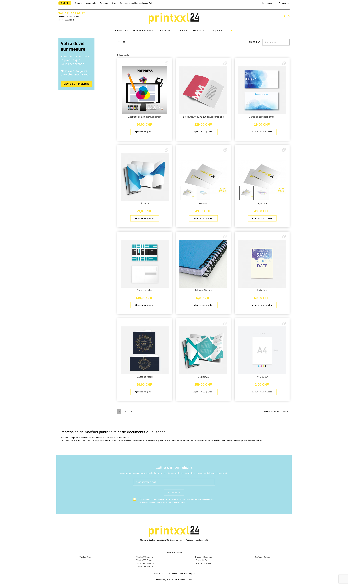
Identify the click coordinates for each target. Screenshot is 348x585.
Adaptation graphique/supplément (144, 117)
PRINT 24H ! (64, 3)
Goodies (198, 30)
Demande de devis (108, 3)
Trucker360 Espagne (145, 563)
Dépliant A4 (144, 203)
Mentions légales (147, 540)
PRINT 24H (121, 30)
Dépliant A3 (203, 377)
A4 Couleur (262, 377)
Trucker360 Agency (144, 557)
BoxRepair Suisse (262, 557)
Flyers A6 (203, 203)
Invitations (262, 290)
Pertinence (271, 42)
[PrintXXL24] (174, 18)
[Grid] (119, 42)
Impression (165, 30)
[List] (124, 42)
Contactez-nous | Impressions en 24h (136, 3)
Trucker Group (86, 557)
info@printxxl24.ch (66, 20)
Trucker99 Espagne (203, 557)
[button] (268, 3)
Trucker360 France (144, 560)
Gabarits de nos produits (85, 3)
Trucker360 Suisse (145, 566)
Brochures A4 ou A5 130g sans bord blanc (203, 117)
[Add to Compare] (166, 63)
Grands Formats (142, 30)
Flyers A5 (262, 203)
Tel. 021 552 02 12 (71, 13)
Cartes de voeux (145, 377)
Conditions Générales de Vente (170, 540)
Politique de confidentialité (197, 540)
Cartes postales (144, 290)
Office (182, 30)
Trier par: (255, 42)
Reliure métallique (203, 290)
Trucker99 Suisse (203, 563)
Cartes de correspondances (262, 117)
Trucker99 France (203, 560)
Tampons (215, 30)
